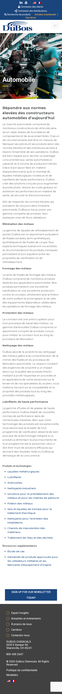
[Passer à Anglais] (34, 2)
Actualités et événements (26, 618)
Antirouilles (14, 482)
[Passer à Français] (39, 2)
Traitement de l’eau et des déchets (30, 537)
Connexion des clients (31, 6)
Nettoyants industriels (21, 488)
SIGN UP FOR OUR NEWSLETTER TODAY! (31, 594)
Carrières (30, 17)
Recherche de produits (19, 14)
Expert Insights (20, 612)
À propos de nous (21, 624)
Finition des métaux (20, 503)
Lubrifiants (14, 477)
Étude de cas (15, 551)
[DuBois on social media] (21, 3)
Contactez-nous (20, 635)
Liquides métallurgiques (23, 471)
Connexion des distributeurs (32, 11)
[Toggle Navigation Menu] (55, 25)
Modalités (12, 675)
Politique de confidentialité (21, 670)
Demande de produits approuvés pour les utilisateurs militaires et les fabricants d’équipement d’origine (32, 560)
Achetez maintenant (45, 14)
